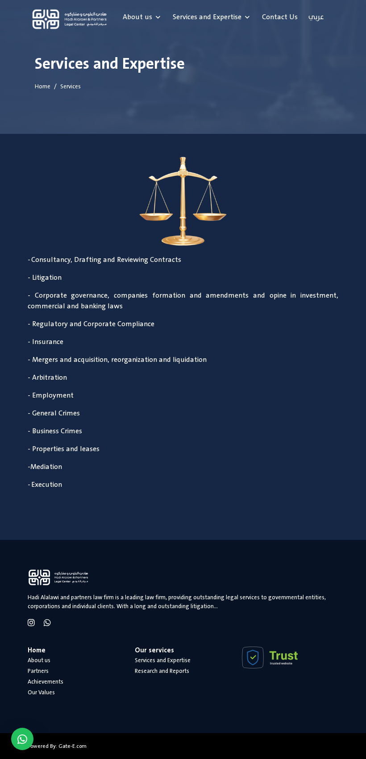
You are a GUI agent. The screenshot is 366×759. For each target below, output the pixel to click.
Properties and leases (66, 449)
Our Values (41, 692)
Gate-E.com (72, 746)
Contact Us (280, 17)
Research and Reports (162, 671)
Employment (53, 395)
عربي (316, 17)
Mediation (46, 467)
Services (70, 86)
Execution (46, 484)
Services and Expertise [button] (207, 17)
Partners (38, 671)
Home (42, 86)
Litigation (47, 277)
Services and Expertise (163, 660)
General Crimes (56, 413)
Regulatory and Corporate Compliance (93, 324)
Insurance (47, 342)
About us (39, 660)
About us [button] (137, 17)
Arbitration (49, 377)
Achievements (45, 682)
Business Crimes (57, 431)
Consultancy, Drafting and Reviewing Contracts (106, 259)
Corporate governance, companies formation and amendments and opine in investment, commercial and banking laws (183, 301)
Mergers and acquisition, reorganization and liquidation (119, 359)
